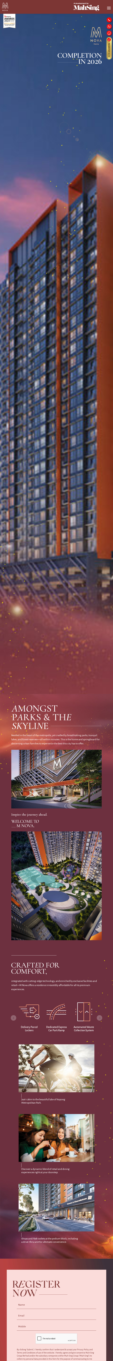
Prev (13, 1018)
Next (99, 1018)
